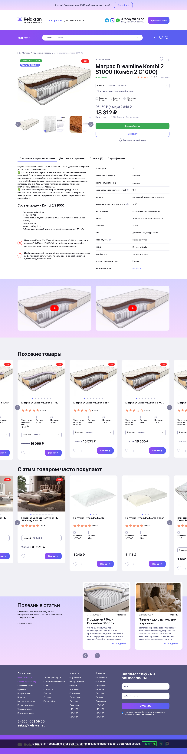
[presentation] (18, 124)
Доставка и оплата (74, 20)
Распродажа (55, 20)
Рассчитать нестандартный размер (115, 91)
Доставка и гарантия (72, 158)
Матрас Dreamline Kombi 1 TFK (91, 402)
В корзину (132, 133)
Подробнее (123, 5)
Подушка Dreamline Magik (88, 518)
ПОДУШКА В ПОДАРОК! (30, 65)
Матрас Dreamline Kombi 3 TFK (39, 402)
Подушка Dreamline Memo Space (144, 518)
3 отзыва (165, 77)
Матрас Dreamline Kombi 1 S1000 (144, 402)
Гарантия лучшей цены (134, 140)
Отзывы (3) (96, 158)
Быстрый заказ (132, 126)
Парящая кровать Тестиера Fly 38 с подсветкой (39, 519)
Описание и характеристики (37, 158)
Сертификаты (116, 158)
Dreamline (137, 268)
